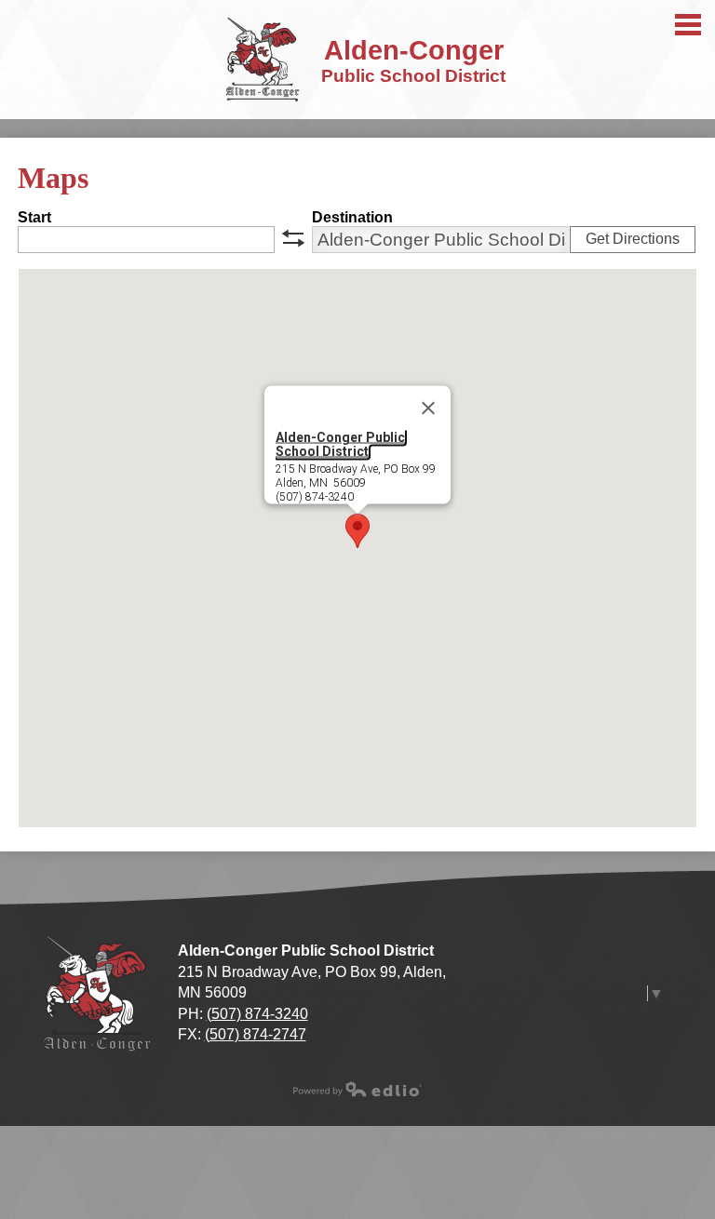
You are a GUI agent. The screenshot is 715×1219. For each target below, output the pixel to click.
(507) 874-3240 (257, 1014)
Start (34, 217)
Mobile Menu (688, 24)
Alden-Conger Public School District (340, 444)
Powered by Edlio (357, 1088)
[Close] (428, 408)
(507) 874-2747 (255, 1034)
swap (293, 238)
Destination (352, 217)
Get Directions (633, 239)
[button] (357, 531)
